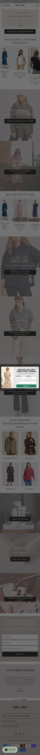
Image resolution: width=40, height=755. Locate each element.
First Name (18, 376)
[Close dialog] (37, 368)
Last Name (29, 376)
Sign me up (26, 386)
